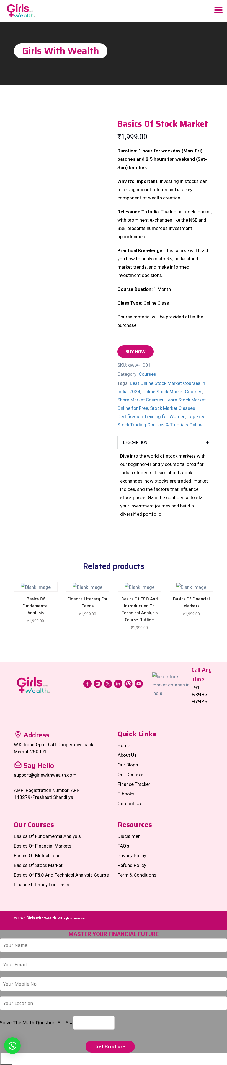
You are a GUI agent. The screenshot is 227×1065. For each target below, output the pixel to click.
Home (124, 745)
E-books (126, 794)
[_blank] (12, 1045)
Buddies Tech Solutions (191, 925)
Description (135, 442)
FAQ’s (123, 846)
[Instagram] (98, 683)
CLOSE (6, 1059)
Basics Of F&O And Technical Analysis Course (61, 875)
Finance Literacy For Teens (41, 884)
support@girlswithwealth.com (45, 775)
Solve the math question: (36, 1022)
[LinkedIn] (118, 683)
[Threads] (128, 683)
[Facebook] (87, 683)
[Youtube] (139, 683)
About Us (127, 755)
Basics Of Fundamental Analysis (47, 836)
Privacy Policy (132, 855)
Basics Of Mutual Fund (37, 855)
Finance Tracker (134, 784)
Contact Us (129, 803)
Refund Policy (132, 865)
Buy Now (135, 351)
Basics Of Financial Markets (42, 846)
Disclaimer (129, 836)
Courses (147, 374)
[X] (108, 683)
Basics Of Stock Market (38, 865)
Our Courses (131, 774)
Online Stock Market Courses (172, 391)
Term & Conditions (137, 875)
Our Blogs (128, 765)
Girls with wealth (41, 918)
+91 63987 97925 (200, 694)
